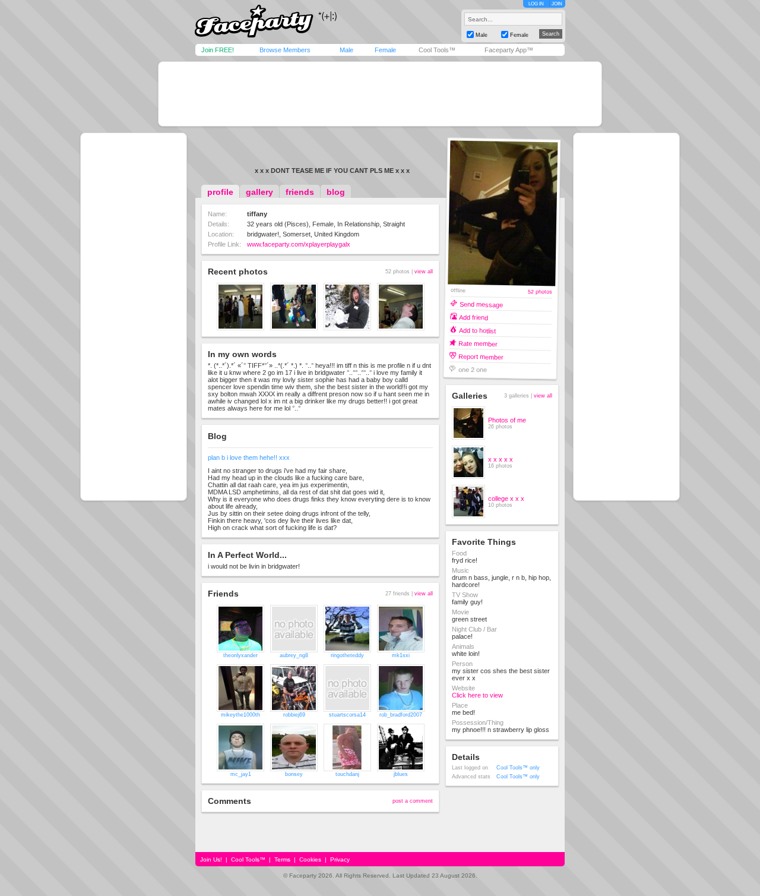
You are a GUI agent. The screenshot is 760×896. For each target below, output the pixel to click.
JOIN (557, 4)
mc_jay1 (240, 774)
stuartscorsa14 (347, 715)
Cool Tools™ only (518, 768)
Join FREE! (217, 49)
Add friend (473, 317)
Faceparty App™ (508, 49)
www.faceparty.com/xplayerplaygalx (298, 244)
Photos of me (507, 420)
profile (220, 192)
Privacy (340, 859)
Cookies (310, 859)
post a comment (412, 801)
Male (346, 49)
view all (423, 272)
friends (300, 192)
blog (336, 192)
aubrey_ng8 (294, 655)
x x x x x (500, 459)
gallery (259, 192)
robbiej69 (294, 715)
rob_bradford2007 (400, 715)
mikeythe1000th (240, 715)
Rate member (478, 343)
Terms (282, 859)
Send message (481, 304)
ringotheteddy (347, 655)
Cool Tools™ (437, 49)
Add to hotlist (477, 330)
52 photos (540, 292)
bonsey (294, 774)
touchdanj (347, 774)
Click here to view (477, 695)
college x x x (506, 498)
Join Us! (211, 859)
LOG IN (536, 4)
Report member (481, 356)
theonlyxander (240, 655)
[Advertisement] (380, 94)
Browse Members (285, 49)
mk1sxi (401, 655)
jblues (401, 774)
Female (385, 49)
